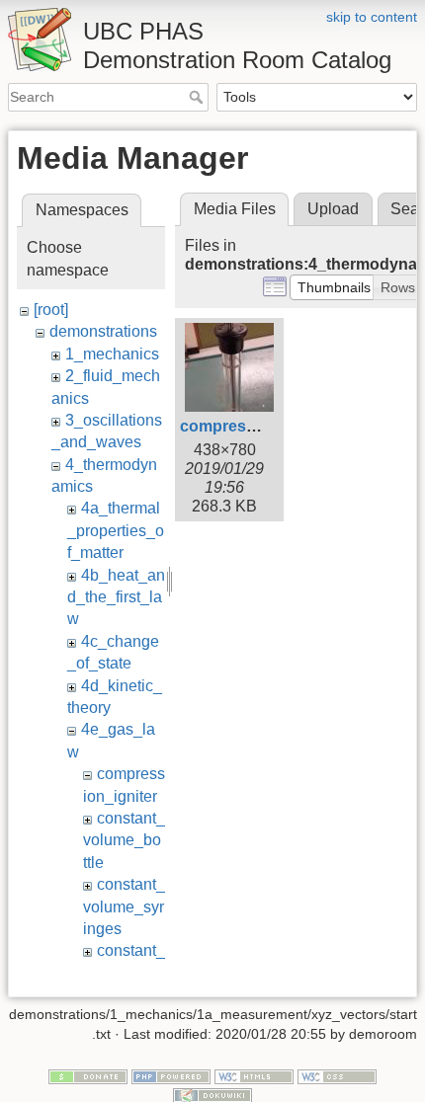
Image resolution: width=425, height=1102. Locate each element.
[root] (51, 309)
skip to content (371, 17)
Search (198, 97)
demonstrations (103, 331)
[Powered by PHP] (171, 1075)
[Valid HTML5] (254, 1075)
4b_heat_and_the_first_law (116, 597)
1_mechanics (112, 354)
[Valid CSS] (337, 1075)
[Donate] (88, 1075)
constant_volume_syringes (124, 906)
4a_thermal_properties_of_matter (115, 530)
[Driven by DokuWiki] (212, 1094)
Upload (333, 208)
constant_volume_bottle (124, 840)
